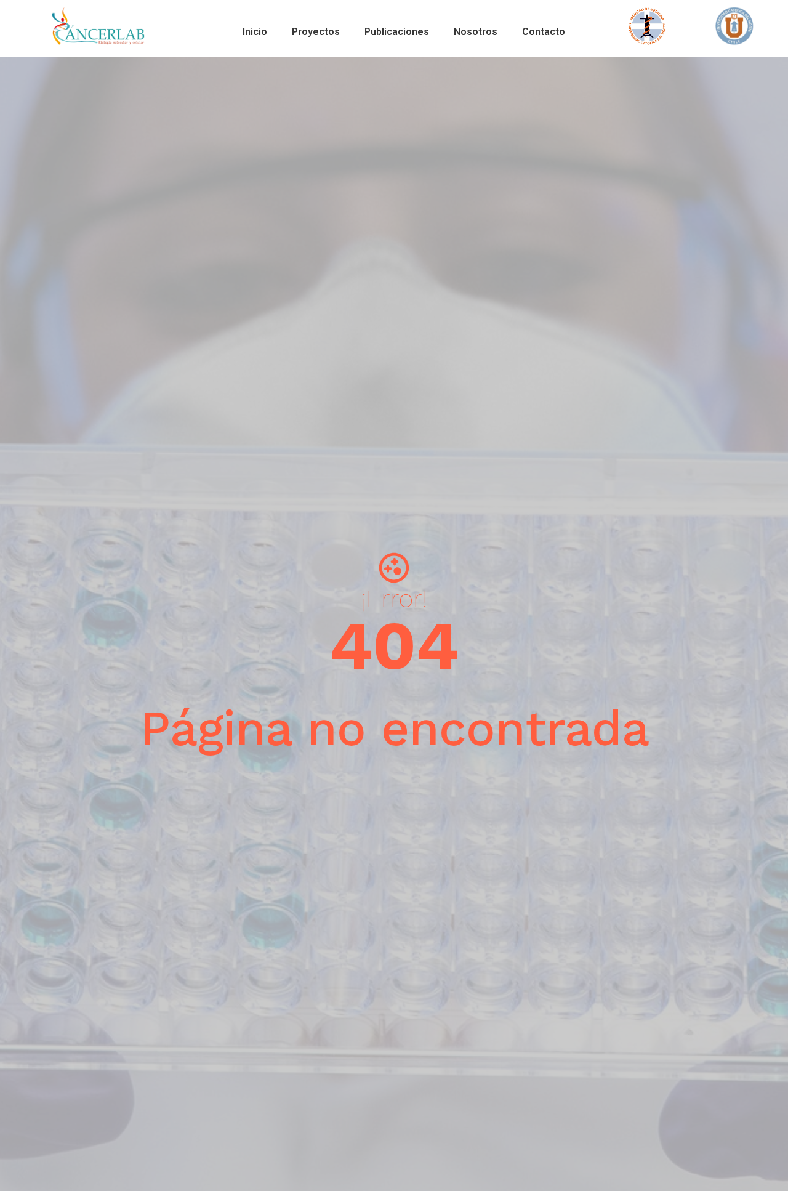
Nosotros (475, 32)
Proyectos (316, 32)
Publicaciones (396, 32)
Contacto (543, 32)
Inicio (255, 32)
